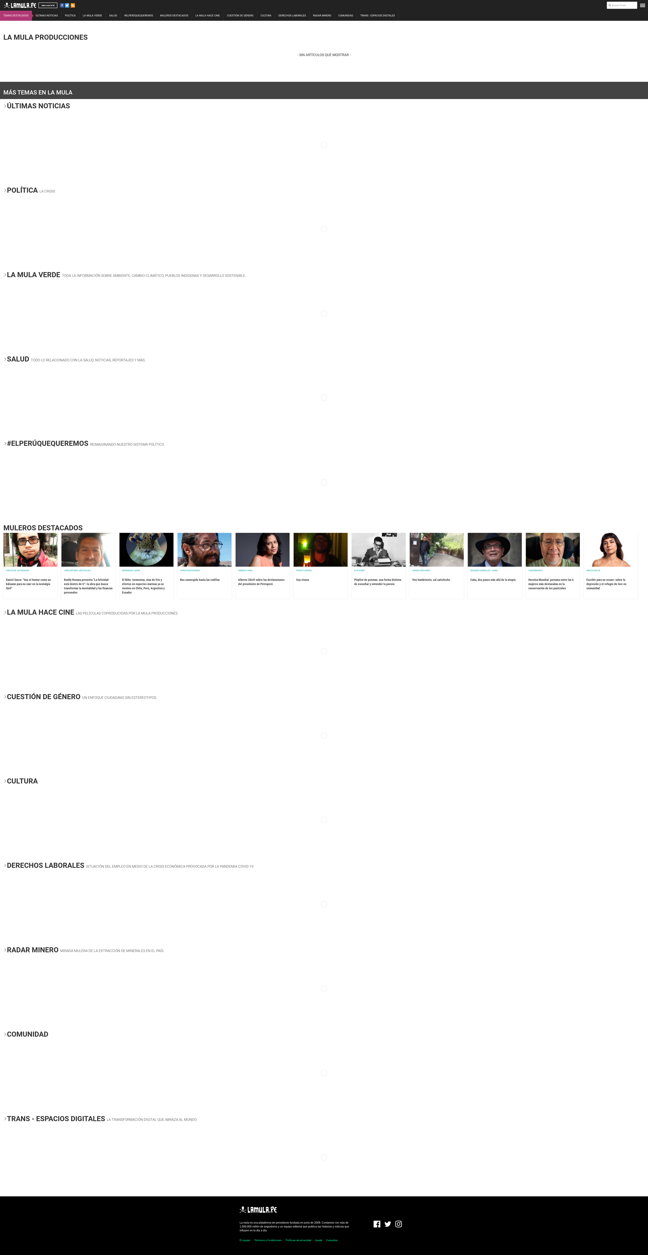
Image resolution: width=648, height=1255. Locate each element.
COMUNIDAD (345, 15)
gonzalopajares (421, 570)
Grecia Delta (593, 570)
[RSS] (73, 5)
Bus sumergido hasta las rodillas (200, 580)
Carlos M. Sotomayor (17, 570)
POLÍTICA (70, 15)
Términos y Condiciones (268, 1240)
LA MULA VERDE (92, 15)
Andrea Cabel (245, 570)
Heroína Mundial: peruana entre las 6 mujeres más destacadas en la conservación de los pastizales (551, 584)
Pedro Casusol (304, 570)
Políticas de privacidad (298, 1240)
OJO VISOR (359, 570)
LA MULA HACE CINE (207, 15)
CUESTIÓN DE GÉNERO (240, 15)
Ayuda (318, 1240)
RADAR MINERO (322, 15)
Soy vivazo (302, 580)
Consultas (332, 1240)
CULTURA (266, 15)
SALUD (113, 15)
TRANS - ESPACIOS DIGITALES (377, 15)
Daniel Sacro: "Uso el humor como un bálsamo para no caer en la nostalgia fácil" (28, 584)
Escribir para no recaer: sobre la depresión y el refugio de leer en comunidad (606, 584)
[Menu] (642, 5)
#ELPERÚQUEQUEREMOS (138, 15)
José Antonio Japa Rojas (77, 570)
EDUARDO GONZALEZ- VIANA (484, 570)
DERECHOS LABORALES (292, 15)
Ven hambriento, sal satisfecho (431, 580)
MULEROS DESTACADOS (174, 15)
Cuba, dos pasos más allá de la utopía (493, 580)
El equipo (245, 1240)
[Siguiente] (642, 144)
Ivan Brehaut (535, 570)
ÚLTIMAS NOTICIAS (47, 15)
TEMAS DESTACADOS (16, 15)
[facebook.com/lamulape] (62, 5)
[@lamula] (67, 5)
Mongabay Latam (131, 570)
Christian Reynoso (190, 570)
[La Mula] (20, 5)
